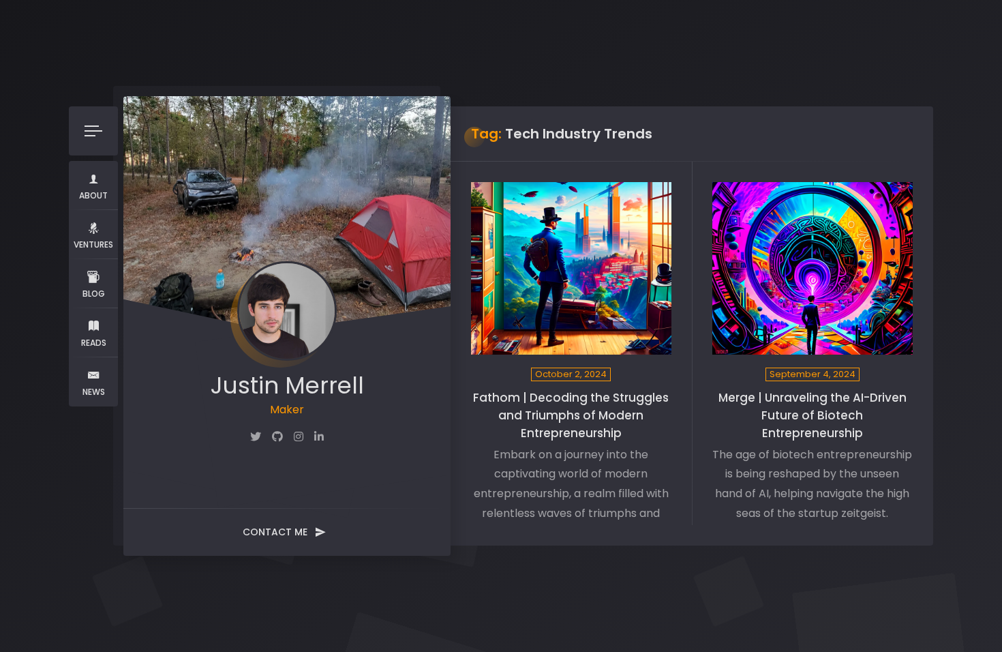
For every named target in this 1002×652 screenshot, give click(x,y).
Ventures (93, 244)
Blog (93, 293)
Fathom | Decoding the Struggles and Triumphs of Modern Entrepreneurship (571, 415)
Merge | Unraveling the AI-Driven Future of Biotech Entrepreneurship (812, 415)
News (93, 392)
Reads (93, 343)
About (93, 195)
